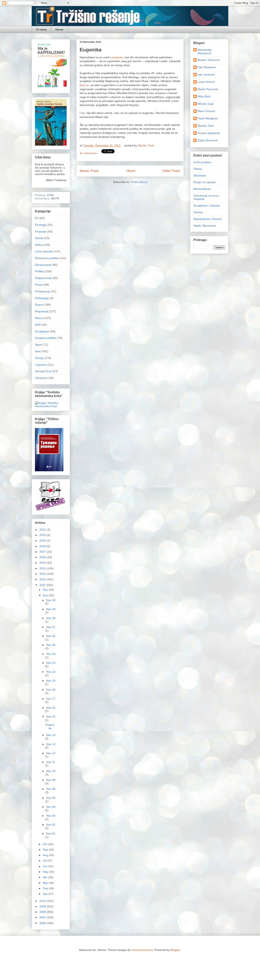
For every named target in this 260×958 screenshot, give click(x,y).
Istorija (39, 238)
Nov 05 (50, 797)
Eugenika (90, 49)
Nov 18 (50, 689)
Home (59, 29)
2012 (43, 579)
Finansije (41, 231)
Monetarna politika (47, 258)
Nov (46, 595)
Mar (46, 882)
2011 (42, 585)
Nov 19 (50, 680)
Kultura (39, 244)
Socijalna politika (45, 338)
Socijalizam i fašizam (206, 205)
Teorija (39, 358)
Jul (45, 860)
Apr (45, 877)
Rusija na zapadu (204, 182)
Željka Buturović (207, 140)
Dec (46, 589)
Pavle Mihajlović (207, 118)
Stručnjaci (199, 175)
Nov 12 (50, 753)
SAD (38, 324)
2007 (43, 917)
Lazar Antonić (206, 81)
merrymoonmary (142, 950)
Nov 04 (50, 806)
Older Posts (171, 171)
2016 (43, 557)
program (117, 57)
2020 (43, 535)
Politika (39, 271)
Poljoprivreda (43, 278)
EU (37, 218)
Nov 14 (50, 735)
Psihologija (42, 298)
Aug (46, 855)
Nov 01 (50, 833)
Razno (39, 304)
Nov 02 (50, 824)
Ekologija (41, 224)
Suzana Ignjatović (208, 133)
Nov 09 (50, 780)
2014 (43, 568)
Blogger (175, 950)
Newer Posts (89, 171)
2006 (43, 923)
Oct (45, 844)
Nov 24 (50, 653)
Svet (38, 351)
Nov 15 (50, 716)
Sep (46, 849)
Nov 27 (50, 627)
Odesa (197, 168)
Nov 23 (50, 662)
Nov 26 (50, 636)
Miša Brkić (204, 96)
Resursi (40, 318)
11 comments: (89, 153)
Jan (45, 893)
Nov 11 (50, 762)
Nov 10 (50, 771)
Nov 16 (50, 707)
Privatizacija (42, 291)
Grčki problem (202, 162)
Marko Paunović (207, 89)
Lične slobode (44, 251)
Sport (38, 344)
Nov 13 (50, 744)
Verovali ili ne (43, 371)
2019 (43, 540)
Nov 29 (50, 609)
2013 (43, 573)
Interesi (198, 212)
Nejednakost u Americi (207, 219)
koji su (85, 85)
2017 (43, 551)
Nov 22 (50, 671)
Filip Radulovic (206, 67)
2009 (43, 906)
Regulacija (41, 311)
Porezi (39, 284)
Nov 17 (50, 698)
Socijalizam (42, 331)
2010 (43, 901)
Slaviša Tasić (205, 125)
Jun (45, 866)
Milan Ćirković (206, 111)
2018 (43, 546)
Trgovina (40, 364)
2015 (43, 562)
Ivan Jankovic (206, 74)
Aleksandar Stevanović (204, 51)
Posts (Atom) (139, 182)
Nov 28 (50, 618)
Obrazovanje (43, 264)
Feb (46, 888)
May (46, 871)
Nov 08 (50, 788)
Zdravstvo (41, 378)
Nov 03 (50, 815)
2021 (43, 529)
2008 (43, 912)
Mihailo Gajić (205, 103)
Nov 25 (50, 645)
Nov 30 (50, 600)
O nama (41, 29)
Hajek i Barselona (204, 225)
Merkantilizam (202, 188)
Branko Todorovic (208, 60)
